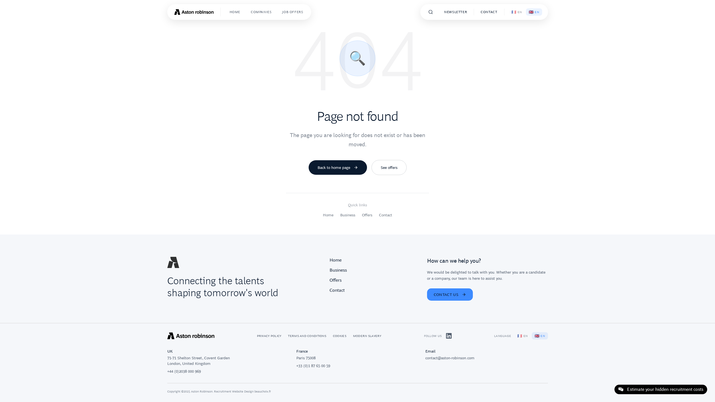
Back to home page (334, 167)
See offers (389, 167)
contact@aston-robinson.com (450, 358)
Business (347, 215)
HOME (235, 12)
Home (328, 215)
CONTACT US (446, 294)
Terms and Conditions (307, 336)
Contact (385, 215)
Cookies (339, 336)
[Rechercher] (430, 12)
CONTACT (489, 12)
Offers (367, 215)
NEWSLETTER (455, 12)
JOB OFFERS (292, 12)
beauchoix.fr (262, 391)
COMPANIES (261, 12)
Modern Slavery (367, 336)
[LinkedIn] (449, 336)
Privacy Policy (269, 336)
